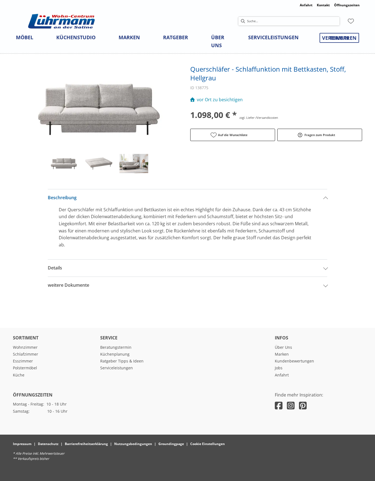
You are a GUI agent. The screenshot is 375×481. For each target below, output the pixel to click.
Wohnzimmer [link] (25, 347)
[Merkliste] (350, 21)
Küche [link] (18, 375)
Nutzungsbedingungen (133, 443)
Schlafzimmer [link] (25, 354)
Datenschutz (48, 443)
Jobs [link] (278, 367)
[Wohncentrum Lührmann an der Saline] (61, 21)
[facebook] (278, 405)
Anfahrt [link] (306, 5)
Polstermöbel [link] (25, 367)
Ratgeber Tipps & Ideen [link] (122, 361)
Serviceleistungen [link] (116, 367)
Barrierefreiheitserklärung (86, 443)
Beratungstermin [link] (115, 347)
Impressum (22, 443)
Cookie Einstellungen (207, 443)
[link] (24, 37)
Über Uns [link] (283, 347)
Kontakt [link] (323, 5)
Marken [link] (282, 354)
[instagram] (291, 405)
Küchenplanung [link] (115, 354)
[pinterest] (303, 405)
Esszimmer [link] (23, 361)
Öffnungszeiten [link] (347, 5)
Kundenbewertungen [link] (294, 361)
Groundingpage (171, 443)
